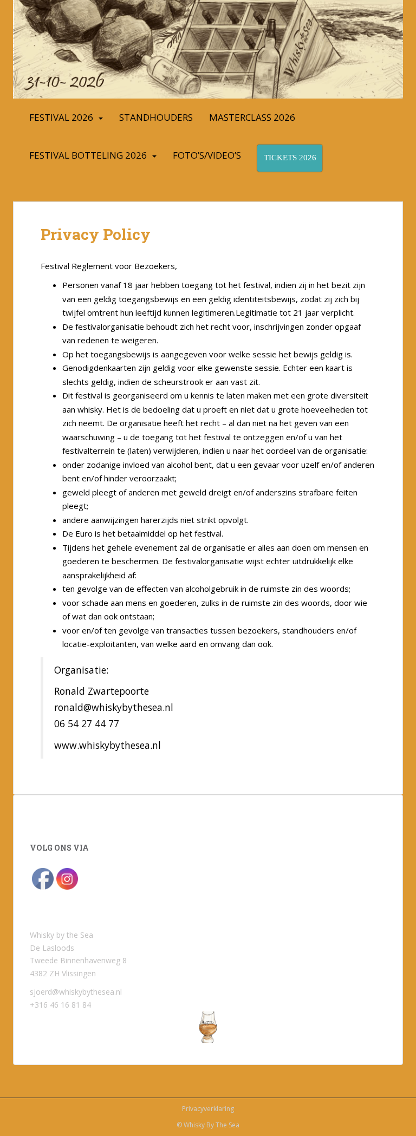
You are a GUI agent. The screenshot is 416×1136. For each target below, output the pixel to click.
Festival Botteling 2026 (88, 155)
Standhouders (156, 117)
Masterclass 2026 (252, 117)
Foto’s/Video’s (207, 155)
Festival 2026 (61, 117)
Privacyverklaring (208, 1108)
